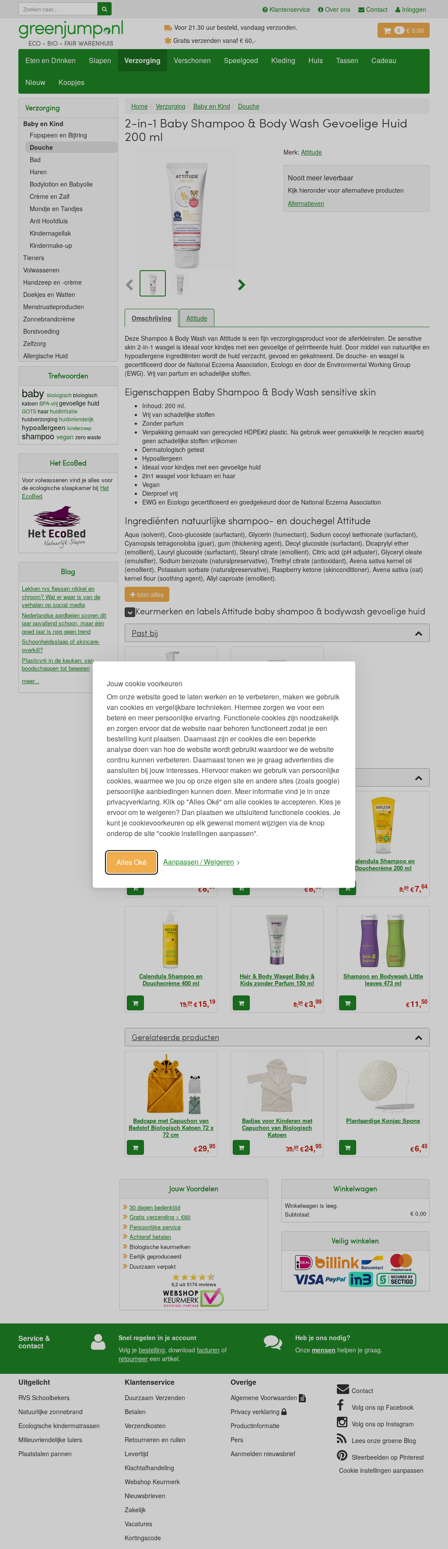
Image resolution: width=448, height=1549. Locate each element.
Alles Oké (131, 862)
